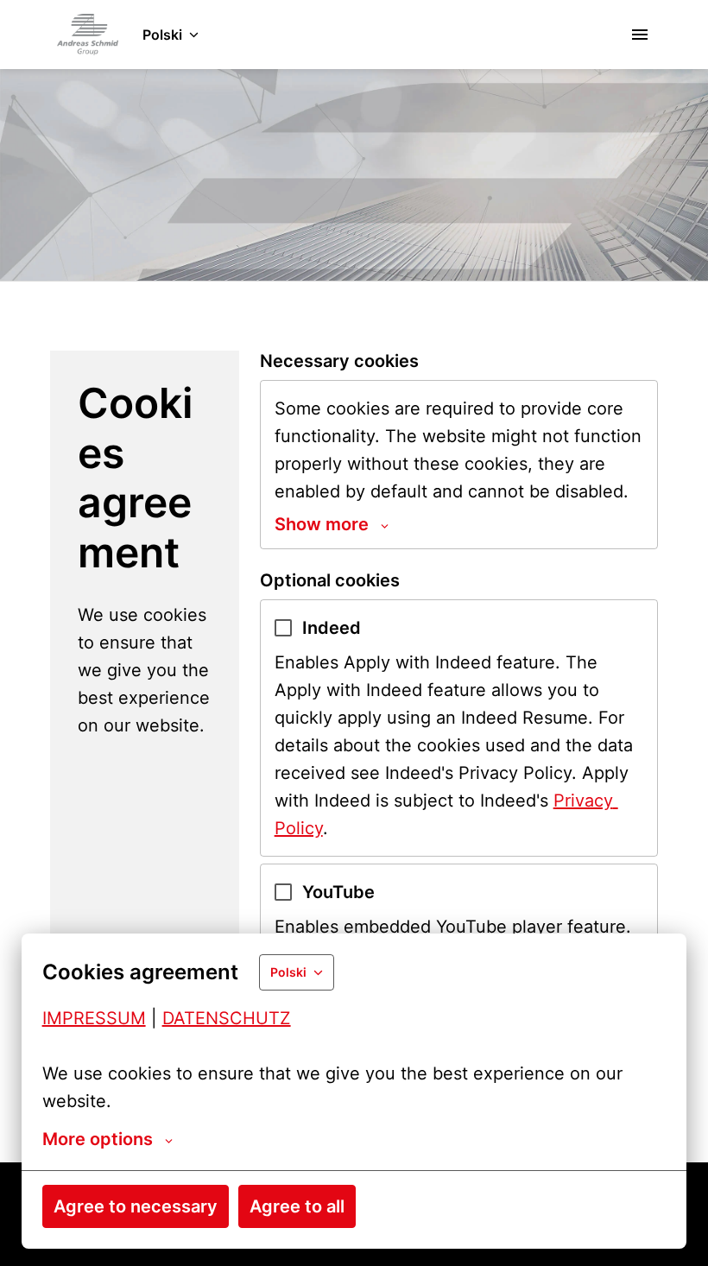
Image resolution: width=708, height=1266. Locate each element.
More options (97, 1139)
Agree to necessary (136, 1206)
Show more (322, 524)
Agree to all (297, 1206)
